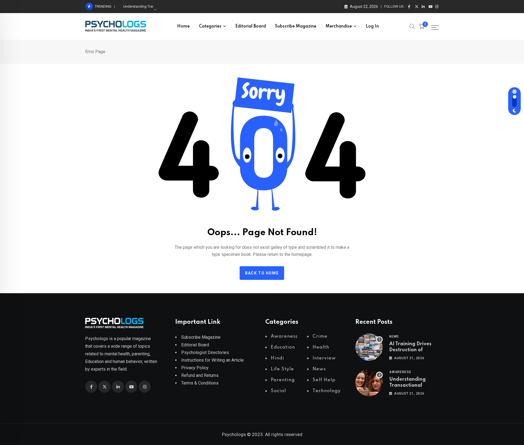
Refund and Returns (200, 375)
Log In (372, 26)
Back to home (262, 273)
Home (183, 26)
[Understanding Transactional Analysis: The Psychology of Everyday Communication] (369, 382)
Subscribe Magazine (295, 26)
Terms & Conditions (200, 383)
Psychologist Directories (205, 352)
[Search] (412, 26)
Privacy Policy (195, 367)
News (394, 336)
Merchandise (339, 26)
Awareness (400, 372)
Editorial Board (250, 26)
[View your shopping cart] (421, 26)
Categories (210, 26)
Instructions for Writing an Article (212, 360)
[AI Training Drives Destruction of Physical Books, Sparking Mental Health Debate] (369, 347)
